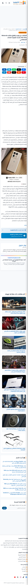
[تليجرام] (9, 69)
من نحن (24, 567)
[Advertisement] (14, 18)
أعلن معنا (24, 569)
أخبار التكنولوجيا (18, 29)
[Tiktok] (23, 577)
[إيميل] (9, 72)
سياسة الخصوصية (22, 559)
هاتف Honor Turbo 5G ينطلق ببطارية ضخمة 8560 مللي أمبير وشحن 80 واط (14, 489)
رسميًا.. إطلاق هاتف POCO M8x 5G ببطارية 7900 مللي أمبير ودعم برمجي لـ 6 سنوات (15, 484)
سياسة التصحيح (22, 557)
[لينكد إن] (4, 69)
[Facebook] (26, 577)
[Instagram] (20, 577)
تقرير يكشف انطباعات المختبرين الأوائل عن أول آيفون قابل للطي (14, 475)
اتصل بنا (24, 571)
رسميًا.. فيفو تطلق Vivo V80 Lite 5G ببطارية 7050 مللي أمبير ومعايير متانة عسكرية (15, 471)
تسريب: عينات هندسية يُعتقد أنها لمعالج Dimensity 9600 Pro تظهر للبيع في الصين (14, 480)
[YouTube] (15, 577)
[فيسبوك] (23, 69)
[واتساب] (14, 69)
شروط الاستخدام (22, 561)
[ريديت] (19, 72)
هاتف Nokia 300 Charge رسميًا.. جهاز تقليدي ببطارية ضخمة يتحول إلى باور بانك (14, 466)
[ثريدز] (14, 72)
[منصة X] (19, 69)
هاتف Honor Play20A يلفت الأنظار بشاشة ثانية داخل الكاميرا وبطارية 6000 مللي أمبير (14, 462)
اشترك (4, 508)
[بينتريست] (23, 72)
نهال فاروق (23, 42)
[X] (17, 577)
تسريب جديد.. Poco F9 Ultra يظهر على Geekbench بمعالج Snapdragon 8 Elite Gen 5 (14, 493)
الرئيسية (24, 29)
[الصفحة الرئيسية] (19, 3)
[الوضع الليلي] (3, 3)
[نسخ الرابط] (4, 72)
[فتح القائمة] (9, 3)
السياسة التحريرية (22, 555)
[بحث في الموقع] (6, 3)
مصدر (25, 225)
